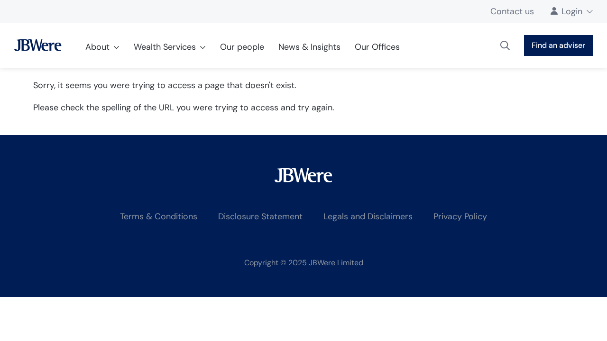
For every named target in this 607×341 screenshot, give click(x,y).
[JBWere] (38, 45)
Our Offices (377, 47)
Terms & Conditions (158, 216)
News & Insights (309, 47)
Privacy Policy (460, 216)
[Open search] (505, 45)
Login (571, 11)
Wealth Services (165, 47)
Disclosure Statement (260, 216)
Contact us (512, 11)
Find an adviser (558, 45)
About (97, 47)
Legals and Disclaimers (368, 216)
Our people (242, 47)
